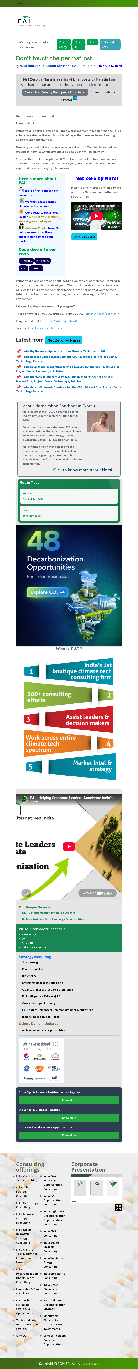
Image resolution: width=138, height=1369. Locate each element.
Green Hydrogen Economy (39, 1003)
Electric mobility (32, 969)
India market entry (109, 44)
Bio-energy (63, 44)
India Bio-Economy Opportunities (43, 1030)
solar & (23, 221)
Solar (92, 42)
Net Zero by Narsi (110, 66)
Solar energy (30, 962)
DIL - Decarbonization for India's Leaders (48, 912)
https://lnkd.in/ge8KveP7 (102, 314)
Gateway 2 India (36, 228)
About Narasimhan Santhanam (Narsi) (59, 405)
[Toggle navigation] (19, 3)
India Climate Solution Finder (40, 1016)
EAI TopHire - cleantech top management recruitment (57, 1010)
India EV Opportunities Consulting (52, 1200)
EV (23, 938)
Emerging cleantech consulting (42, 982)
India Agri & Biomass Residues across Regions (49, 1092)
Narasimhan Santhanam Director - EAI (48, 66)
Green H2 (78, 44)
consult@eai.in (32, 515)
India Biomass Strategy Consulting (25, 1218)
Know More (69, 1100)
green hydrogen (40, 221)
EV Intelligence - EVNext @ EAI (41, 996)
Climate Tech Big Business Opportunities (54, 1340)
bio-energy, (37, 217)
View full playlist (84, 237)
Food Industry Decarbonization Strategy (54, 1305)
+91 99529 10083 (33, 498)
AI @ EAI (21, 1335)
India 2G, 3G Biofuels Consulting (51, 1247)
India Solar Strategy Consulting (23, 1191)
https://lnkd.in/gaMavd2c (62, 321)
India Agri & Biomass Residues (39, 1110)
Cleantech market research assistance (47, 989)
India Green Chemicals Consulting (50, 1289)
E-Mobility (26, 260)
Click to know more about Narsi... (84, 469)
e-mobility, (52, 217)
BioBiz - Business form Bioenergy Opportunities (53, 919)
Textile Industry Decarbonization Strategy (27, 1324)
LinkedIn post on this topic (45, 328)
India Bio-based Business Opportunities (45, 1127)
